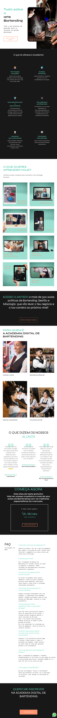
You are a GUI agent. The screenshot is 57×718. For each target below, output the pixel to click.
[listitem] (15, 74)
